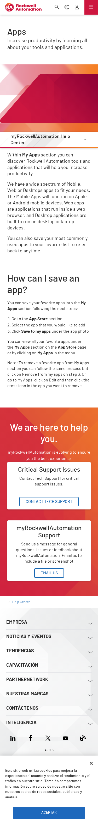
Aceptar (49, 812)
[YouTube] (65, 737)
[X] (48, 737)
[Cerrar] (91, 763)
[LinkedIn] (14, 737)
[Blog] (83, 737)
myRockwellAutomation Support (37, 523)
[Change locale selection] (67, 8)
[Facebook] (30, 737)
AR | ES (49, 750)
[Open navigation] (91, 7)
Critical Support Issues (28, 465)
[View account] (76, 8)
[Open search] (57, 8)
